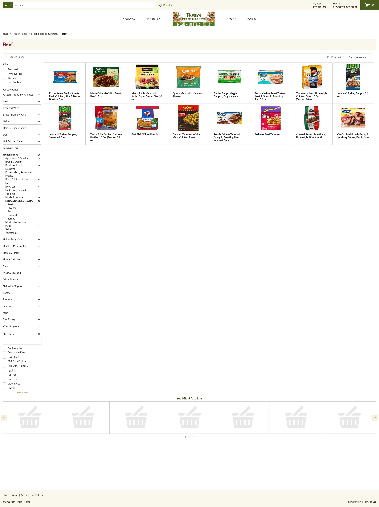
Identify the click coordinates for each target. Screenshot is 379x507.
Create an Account (346, 6)
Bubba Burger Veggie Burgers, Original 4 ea (226, 94)
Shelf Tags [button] (8, 334)
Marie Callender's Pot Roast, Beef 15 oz (106, 94)
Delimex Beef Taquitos (267, 134)
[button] (38, 95)
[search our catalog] (16, 5)
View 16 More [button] (22, 392)
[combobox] (8, 5)
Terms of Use (370, 501)
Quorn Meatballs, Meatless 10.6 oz (188, 94)
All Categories (10, 89)
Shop (6, 33)
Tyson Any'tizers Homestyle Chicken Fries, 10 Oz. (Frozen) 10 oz (311, 96)
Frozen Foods (19, 33)
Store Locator (10, 495)
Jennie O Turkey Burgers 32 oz (352, 94)
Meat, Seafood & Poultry (44, 33)
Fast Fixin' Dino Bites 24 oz (146, 134)
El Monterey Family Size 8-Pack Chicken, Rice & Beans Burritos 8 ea (64, 96)
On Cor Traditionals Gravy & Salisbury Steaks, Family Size (353, 135)
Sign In (336, 3)
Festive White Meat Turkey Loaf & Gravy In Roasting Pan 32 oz (270, 96)
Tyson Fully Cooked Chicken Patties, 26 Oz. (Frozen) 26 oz (106, 137)
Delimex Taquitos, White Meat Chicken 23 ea (186, 135)
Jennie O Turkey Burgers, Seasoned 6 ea (63, 135)
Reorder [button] (167, 5)
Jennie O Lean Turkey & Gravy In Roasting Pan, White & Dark (227, 137)
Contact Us (36, 495)
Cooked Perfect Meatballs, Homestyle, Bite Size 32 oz (311, 135)
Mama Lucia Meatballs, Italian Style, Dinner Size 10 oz (146, 96)
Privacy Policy (354, 501)
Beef (64, 33)
